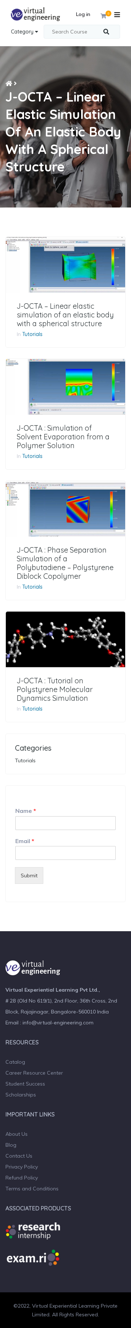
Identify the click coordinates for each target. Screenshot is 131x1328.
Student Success (25, 1083)
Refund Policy (21, 1177)
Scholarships (20, 1094)
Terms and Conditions (32, 1188)
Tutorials (32, 334)
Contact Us (18, 1156)
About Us (16, 1134)
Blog (10, 1145)
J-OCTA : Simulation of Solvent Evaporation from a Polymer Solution (63, 437)
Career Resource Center (34, 1073)
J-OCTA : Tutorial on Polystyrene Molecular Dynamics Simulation (55, 689)
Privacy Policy (21, 1166)
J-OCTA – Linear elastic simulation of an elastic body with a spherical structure (65, 315)
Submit (29, 875)
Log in (83, 14)
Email (24, 841)
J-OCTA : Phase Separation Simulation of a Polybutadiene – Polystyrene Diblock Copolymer (65, 563)
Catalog (15, 1062)
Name (25, 810)
